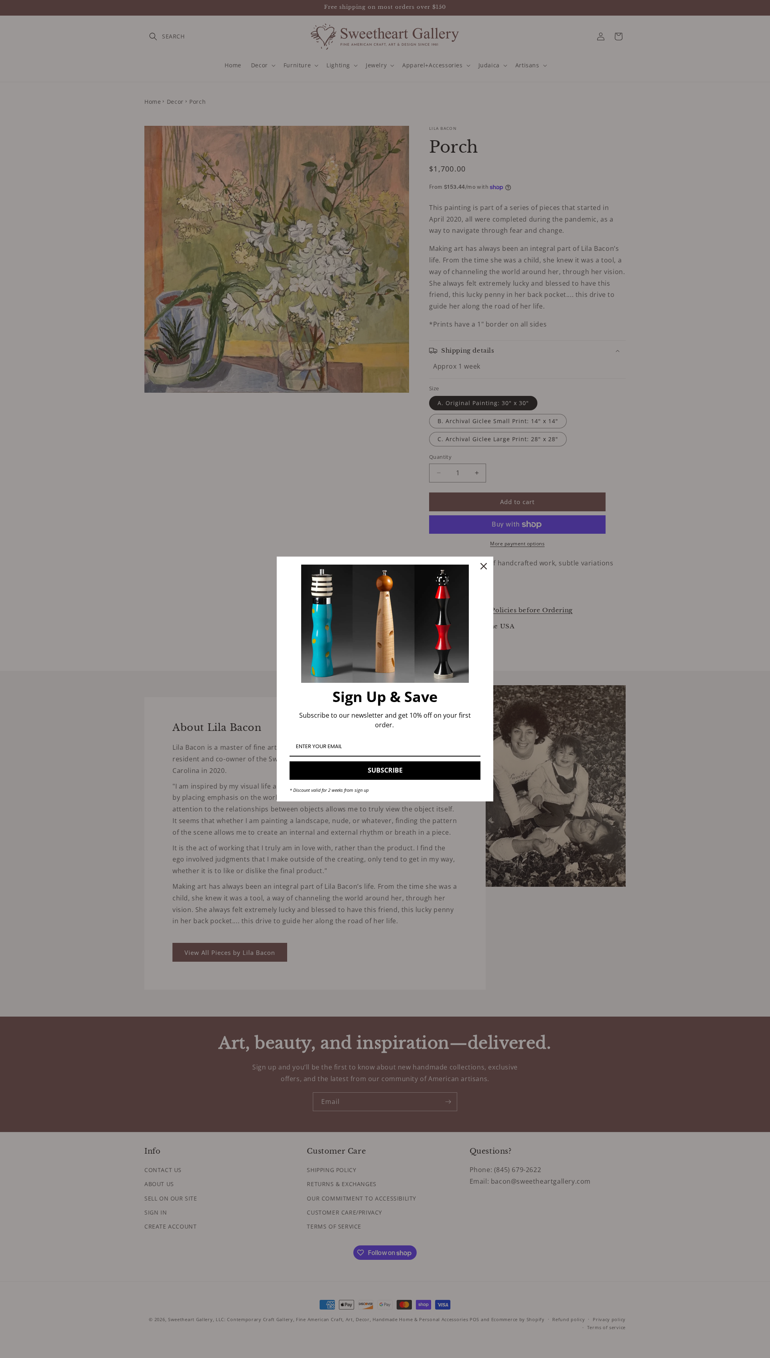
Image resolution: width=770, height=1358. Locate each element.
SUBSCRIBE (385, 770)
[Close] (483, 566)
